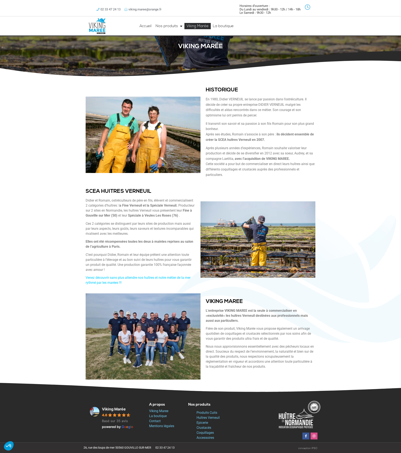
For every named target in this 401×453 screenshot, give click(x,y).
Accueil (145, 26)
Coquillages (205, 433)
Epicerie (202, 423)
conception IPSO (307, 448)
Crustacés (204, 428)
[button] (9, 446)
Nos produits (167, 26)
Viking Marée (198, 26)
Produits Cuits (207, 413)
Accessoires (205, 438)
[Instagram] (314, 436)
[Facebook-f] (305, 436)
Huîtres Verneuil (208, 418)
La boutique (223, 26)
